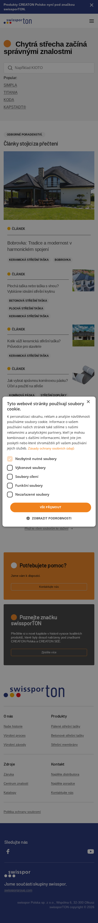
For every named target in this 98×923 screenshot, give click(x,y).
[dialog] (49, 461)
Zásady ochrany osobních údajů (51, 448)
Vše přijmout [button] (51, 507)
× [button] (88, 402)
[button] (49, 518)
